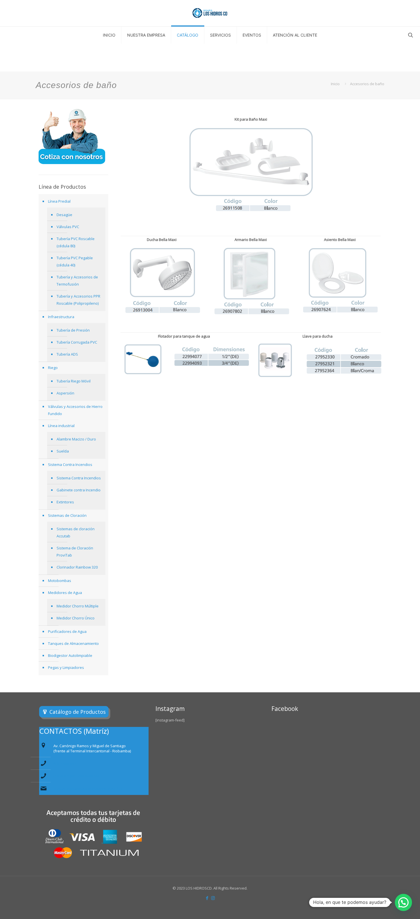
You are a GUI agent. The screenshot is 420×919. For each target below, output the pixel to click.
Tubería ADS (67, 354)
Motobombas (59, 580)
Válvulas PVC (68, 226)
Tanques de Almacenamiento (73, 643)
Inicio (335, 83)
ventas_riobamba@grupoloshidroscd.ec (88, 788)
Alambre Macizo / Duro (76, 439)
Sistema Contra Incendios (70, 464)
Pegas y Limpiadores (66, 667)
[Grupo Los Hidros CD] (210, 13)
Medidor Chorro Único (76, 618)
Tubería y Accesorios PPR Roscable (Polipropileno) (78, 300)
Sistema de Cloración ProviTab (75, 551)
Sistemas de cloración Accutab (76, 532)
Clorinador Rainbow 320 (77, 567)
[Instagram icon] (213, 898)
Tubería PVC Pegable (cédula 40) (75, 261)
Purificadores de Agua (67, 631)
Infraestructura (61, 316)
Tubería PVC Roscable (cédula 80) (76, 242)
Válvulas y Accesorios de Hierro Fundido (75, 410)
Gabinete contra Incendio (79, 490)
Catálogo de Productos (77, 711)
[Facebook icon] (207, 898)
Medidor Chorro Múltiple (78, 606)
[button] (403, 902)
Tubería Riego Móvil (74, 381)
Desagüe (64, 214)
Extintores (65, 502)
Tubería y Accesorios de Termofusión (77, 280)
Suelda (63, 451)
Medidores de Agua (65, 592)
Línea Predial (59, 201)
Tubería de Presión (73, 330)
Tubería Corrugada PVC (77, 342)
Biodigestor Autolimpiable (70, 655)
